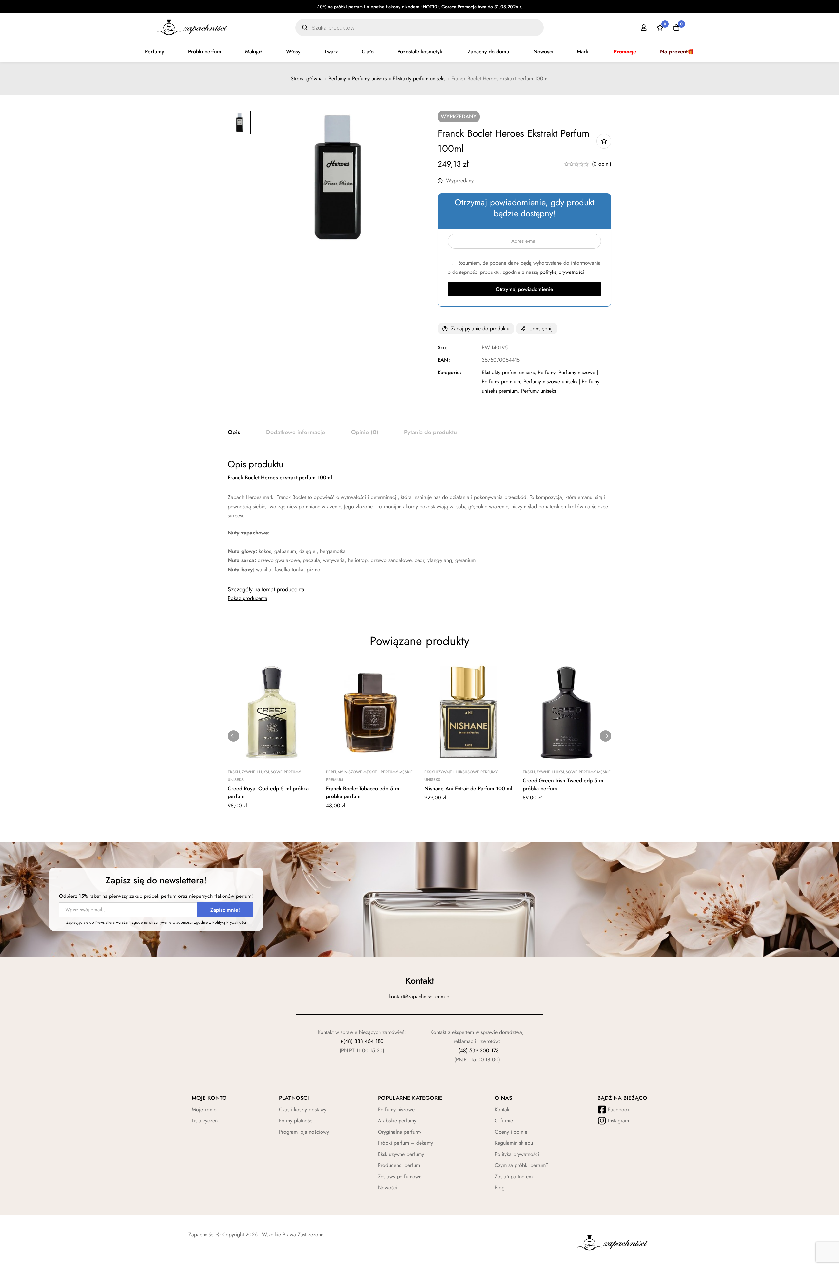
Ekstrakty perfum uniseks (419, 78)
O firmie (504, 1120)
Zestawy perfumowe (399, 1176)
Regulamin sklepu (514, 1143)
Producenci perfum (399, 1165)
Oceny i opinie (511, 1132)
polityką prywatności (562, 272)
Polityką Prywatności (229, 922)
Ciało (368, 51)
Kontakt (503, 1109)
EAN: (444, 360)
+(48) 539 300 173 (477, 1050)
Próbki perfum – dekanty (405, 1143)
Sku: (443, 347)
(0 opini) (601, 164)
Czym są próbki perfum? (522, 1165)
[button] (233, 736)
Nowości (543, 51)
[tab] (234, 432)
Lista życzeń (205, 1120)
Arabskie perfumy (397, 1120)
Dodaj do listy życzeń (603, 141)
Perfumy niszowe (396, 1109)
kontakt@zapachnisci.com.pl (420, 996)
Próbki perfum (204, 51)
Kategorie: (449, 372)
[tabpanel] (419, 516)
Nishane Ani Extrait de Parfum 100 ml (468, 788)
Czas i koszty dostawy (302, 1109)
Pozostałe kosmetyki (420, 51)
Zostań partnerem (514, 1176)
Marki (583, 51)
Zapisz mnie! (225, 910)
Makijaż (254, 51)
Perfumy (154, 51)
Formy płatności (296, 1120)
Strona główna (306, 78)
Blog (500, 1187)
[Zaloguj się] (643, 27)
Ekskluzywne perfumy (401, 1154)
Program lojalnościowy (304, 1132)
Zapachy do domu (488, 51)
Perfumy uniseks (369, 78)
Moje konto (204, 1109)
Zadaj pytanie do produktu (480, 328)
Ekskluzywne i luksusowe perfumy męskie (567, 772)
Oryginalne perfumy (399, 1132)
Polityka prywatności (517, 1154)
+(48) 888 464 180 (362, 1041)
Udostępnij (541, 328)
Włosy (293, 51)
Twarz (331, 51)
